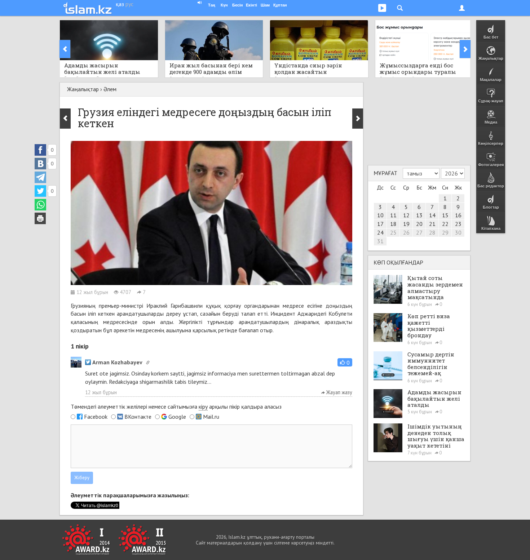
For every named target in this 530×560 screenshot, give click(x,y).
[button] (344, 362)
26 (406, 232)
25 (393, 232)
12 (406, 215)
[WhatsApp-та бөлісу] (40, 204)
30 (458, 232)
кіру (203, 406)
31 (380, 241)
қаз (120, 4)
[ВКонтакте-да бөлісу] (40, 163)
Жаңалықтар (83, 89)
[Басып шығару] (40, 218)
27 (419, 232)
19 (406, 223)
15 (445, 215)
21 (432, 223)
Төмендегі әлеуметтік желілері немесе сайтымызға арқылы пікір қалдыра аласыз (176, 406)
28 (432, 232)
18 (393, 223)
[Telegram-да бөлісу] (40, 177)
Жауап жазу (338, 392)
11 (393, 215)
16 (458, 215)
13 (419, 215)
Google (177, 416)
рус (129, 4)
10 (380, 215)
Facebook (95, 416)
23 (458, 223)
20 (419, 223)
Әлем (109, 89)
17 (380, 223)
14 (432, 215)
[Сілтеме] (148, 362)
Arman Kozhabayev (117, 362)
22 (445, 223)
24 (380, 232)
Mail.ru (211, 416)
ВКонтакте (137, 416)
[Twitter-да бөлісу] (40, 191)
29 (445, 232)
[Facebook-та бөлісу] (40, 150)
